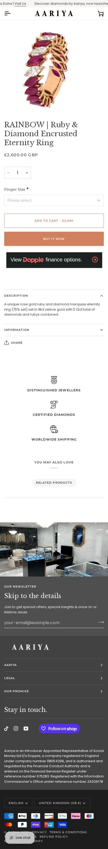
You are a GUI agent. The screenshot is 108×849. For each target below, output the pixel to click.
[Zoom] (9, 102)
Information (16, 330)
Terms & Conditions (68, 832)
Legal (9, 678)
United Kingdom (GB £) (60, 803)
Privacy (39, 832)
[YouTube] (26, 728)
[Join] (99, 622)
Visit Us (15, 3)
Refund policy (54, 836)
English (16, 803)
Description (16, 295)
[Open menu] (12, 13)
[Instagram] (16, 728)
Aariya (10, 665)
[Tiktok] (6, 728)
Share (17, 343)
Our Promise (16, 691)
